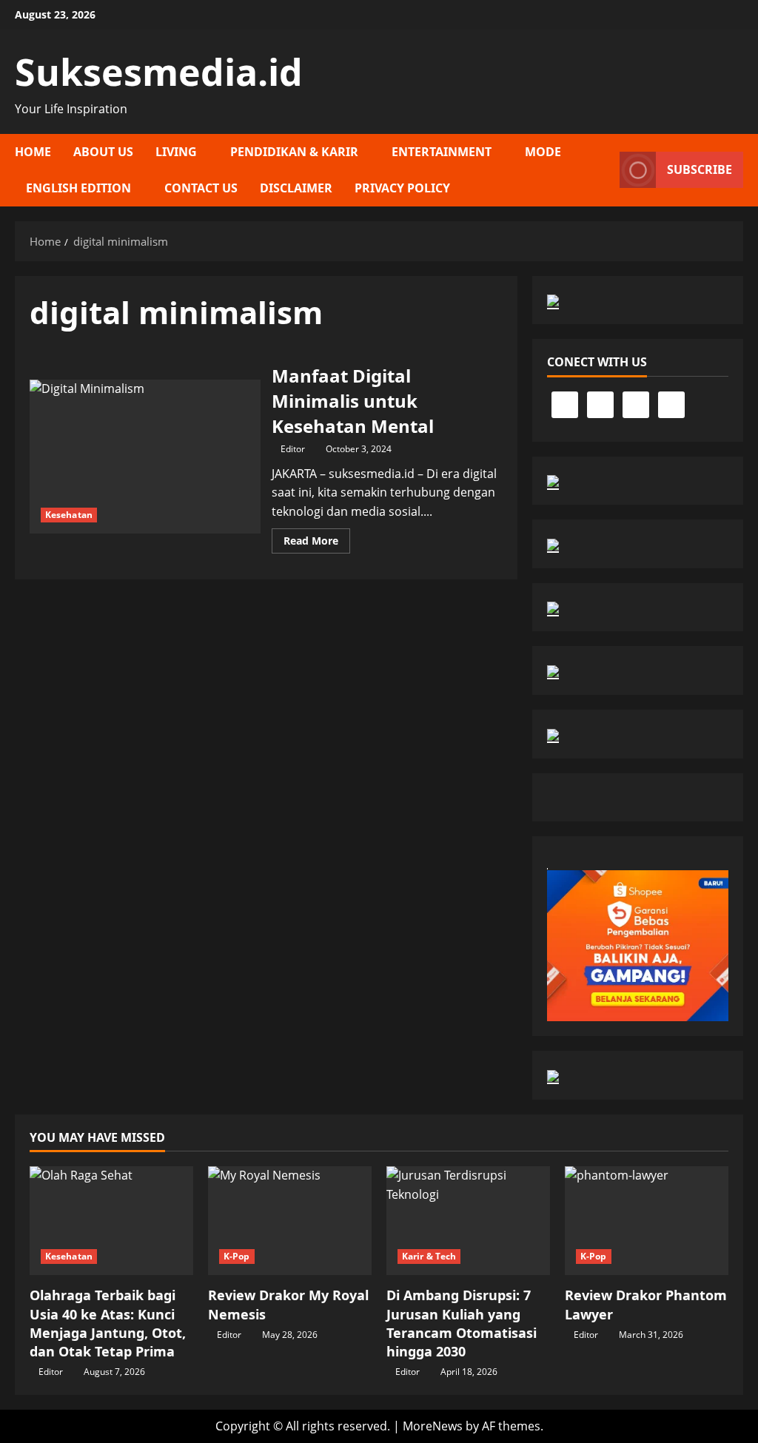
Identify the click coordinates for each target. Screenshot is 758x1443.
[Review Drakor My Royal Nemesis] (290, 1220)
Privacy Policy (402, 188)
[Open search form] (604, 170)
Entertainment (442, 152)
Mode (543, 152)
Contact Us (201, 188)
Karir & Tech (429, 1256)
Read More (317, 543)
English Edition (78, 188)
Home (33, 152)
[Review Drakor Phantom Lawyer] (646, 1220)
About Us (103, 152)
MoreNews (433, 1426)
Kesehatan (69, 514)
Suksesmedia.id (159, 72)
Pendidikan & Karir (294, 152)
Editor (293, 449)
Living (176, 152)
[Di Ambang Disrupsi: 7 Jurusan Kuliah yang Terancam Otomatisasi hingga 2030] (468, 1220)
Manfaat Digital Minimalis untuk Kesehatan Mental (145, 457)
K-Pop (237, 1256)
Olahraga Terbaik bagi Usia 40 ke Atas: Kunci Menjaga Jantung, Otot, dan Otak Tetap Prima (108, 1323)
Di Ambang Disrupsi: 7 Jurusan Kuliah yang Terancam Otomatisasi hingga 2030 (461, 1323)
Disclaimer (296, 188)
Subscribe (699, 169)
